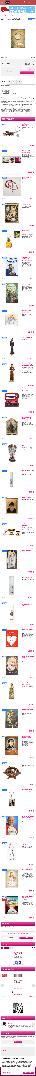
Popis (3, 82)
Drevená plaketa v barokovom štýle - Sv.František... (27, 419)
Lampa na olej (26, 230)
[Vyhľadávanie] (25, 2)
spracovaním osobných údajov (21, 933)
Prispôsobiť (6, 1072)
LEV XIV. (10, 1023)
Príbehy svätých (26, 284)
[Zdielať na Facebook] (16, 962)
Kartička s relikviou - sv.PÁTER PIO (28, 657)
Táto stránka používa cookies (13, 1058)
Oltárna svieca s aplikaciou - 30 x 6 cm (27, 604)
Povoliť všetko (28, 1072)
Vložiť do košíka (26, 73)
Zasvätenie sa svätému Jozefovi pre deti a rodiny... (27, 259)
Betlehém (25, 763)
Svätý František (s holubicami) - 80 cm (27, 364)
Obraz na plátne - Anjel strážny (27, 311)
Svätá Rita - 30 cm (27, 337)
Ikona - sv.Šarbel (26, 497)
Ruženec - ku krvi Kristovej (27, 178)
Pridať (26, 937)
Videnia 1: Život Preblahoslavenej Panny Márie (18, 994)
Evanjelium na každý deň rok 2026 (28, 897)
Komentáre (12, 82)
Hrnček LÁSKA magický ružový (26, 151)
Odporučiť (18, 1042)
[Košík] (29, 2)
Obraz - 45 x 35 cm (27, 204)
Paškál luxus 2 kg (27, 577)
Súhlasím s (19, 933)
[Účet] (20, 2)
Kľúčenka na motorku (25, 124)
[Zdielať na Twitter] (20, 962)
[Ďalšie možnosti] (34, 2)
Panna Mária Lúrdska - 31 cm (26, 683)
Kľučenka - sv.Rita (27, 789)
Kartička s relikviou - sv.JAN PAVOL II (28, 817)
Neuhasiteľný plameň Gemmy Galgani (26, 738)
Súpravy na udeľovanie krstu (27, 391)
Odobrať (10, 937)
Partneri (6, 1051)
